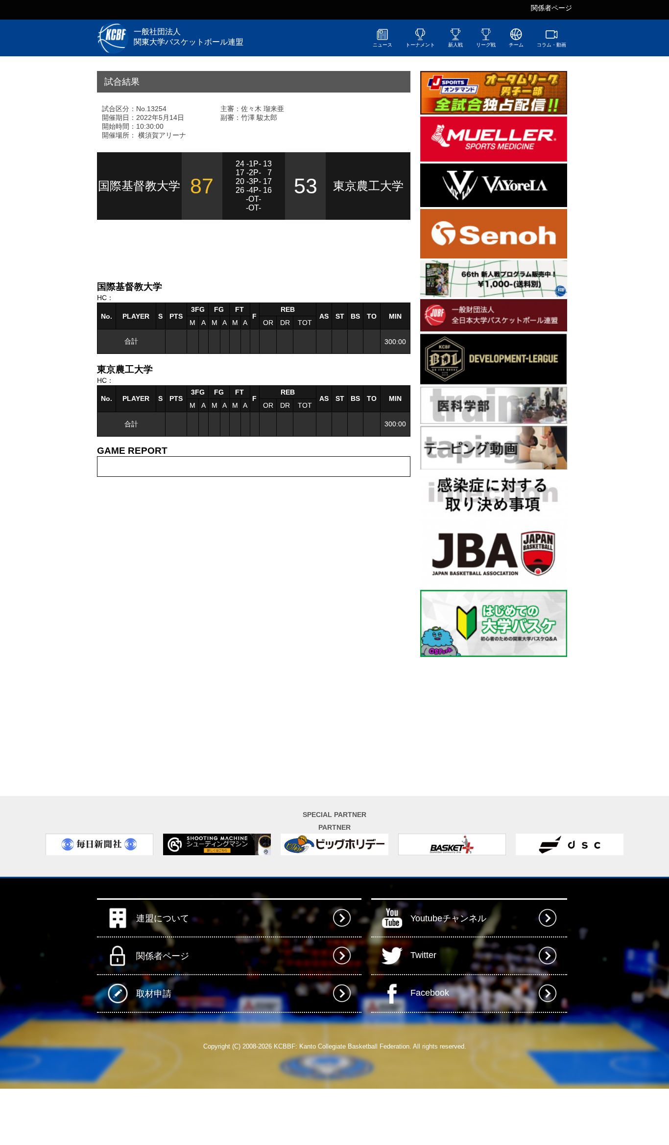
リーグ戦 (486, 44)
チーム (516, 44)
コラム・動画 (551, 44)
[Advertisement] (211, 249)
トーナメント (420, 44)
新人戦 (455, 44)
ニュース (382, 44)
